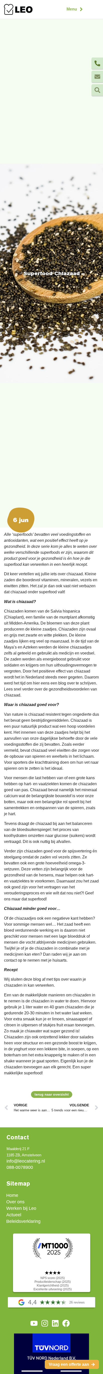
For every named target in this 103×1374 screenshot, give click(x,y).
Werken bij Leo (21, 1208)
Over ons (15, 1201)
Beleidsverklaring (23, 1221)
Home (12, 1195)
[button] (75, 9)
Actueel (13, 1214)
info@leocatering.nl (25, 1161)
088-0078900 (19, 1167)
